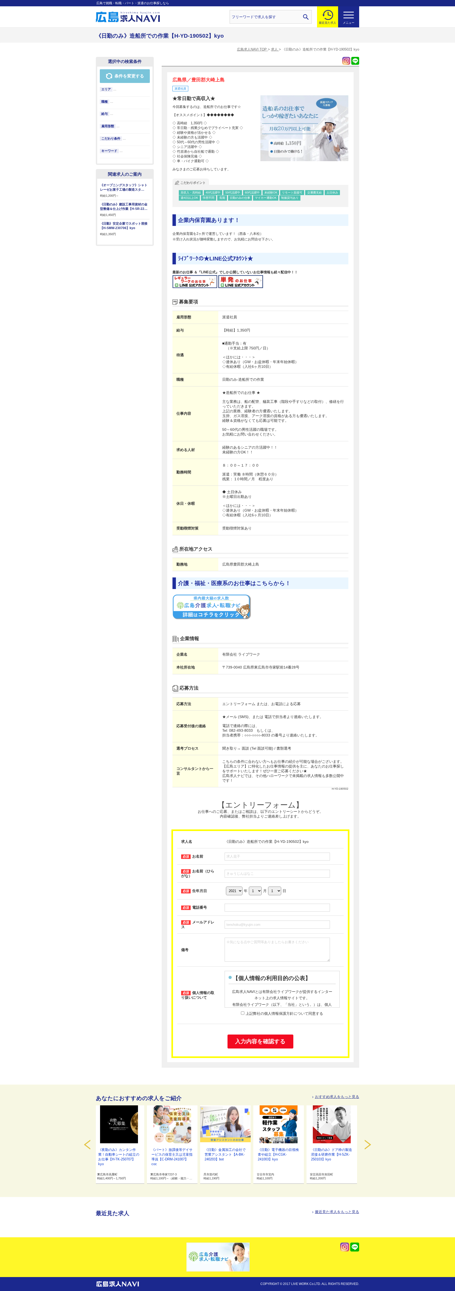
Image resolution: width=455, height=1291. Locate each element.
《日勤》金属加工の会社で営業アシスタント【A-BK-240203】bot (225, 1154)
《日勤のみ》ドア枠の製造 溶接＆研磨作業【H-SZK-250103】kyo (331, 1154)
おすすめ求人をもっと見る (337, 1097)
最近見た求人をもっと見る (337, 1212)
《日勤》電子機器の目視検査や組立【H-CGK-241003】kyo (278, 1154)
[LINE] (355, 61)
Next (368, 1144)
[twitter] (346, 61)
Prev (87, 1144)
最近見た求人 (327, 22)
